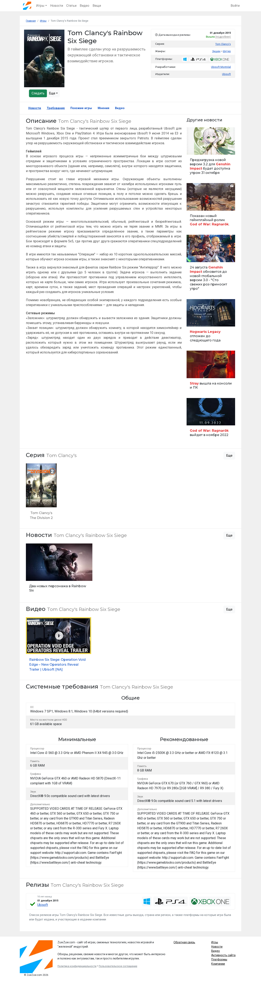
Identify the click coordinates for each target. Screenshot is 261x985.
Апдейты (194, 149)
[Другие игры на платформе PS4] (198, 59)
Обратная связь (184, 942)
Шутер (227, 51)
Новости (56, 6)
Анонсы (193, 256)
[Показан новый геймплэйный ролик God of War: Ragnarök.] (211, 206)
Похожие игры (81, 108)
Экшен (216, 51)
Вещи (97, 6)
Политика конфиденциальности (77, 966)
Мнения (103, 108)
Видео (84, 6)
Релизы (193, 321)
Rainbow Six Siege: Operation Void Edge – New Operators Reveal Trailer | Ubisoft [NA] (57, 664)
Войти (235, 6)
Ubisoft (42, 905)
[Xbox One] (210, 901)
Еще (52, 93)
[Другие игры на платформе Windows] (185, 59)
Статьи (71, 6)
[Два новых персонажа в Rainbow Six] (59, 569)
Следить (38, 93)
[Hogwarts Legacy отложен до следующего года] (211, 322)
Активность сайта (223, 955)
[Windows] (147, 901)
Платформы (219, 959)
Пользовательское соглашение (118, 966)
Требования (56, 108)
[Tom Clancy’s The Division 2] (41, 493)
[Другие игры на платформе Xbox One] (220, 59)
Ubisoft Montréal (221, 66)
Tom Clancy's (223, 44)
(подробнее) (223, 36)
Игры (214, 942)
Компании (218, 963)
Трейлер (193, 205)
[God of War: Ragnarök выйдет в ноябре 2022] (211, 419)
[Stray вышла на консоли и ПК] (211, 372)
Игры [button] (40, 6)
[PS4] (170, 901)
